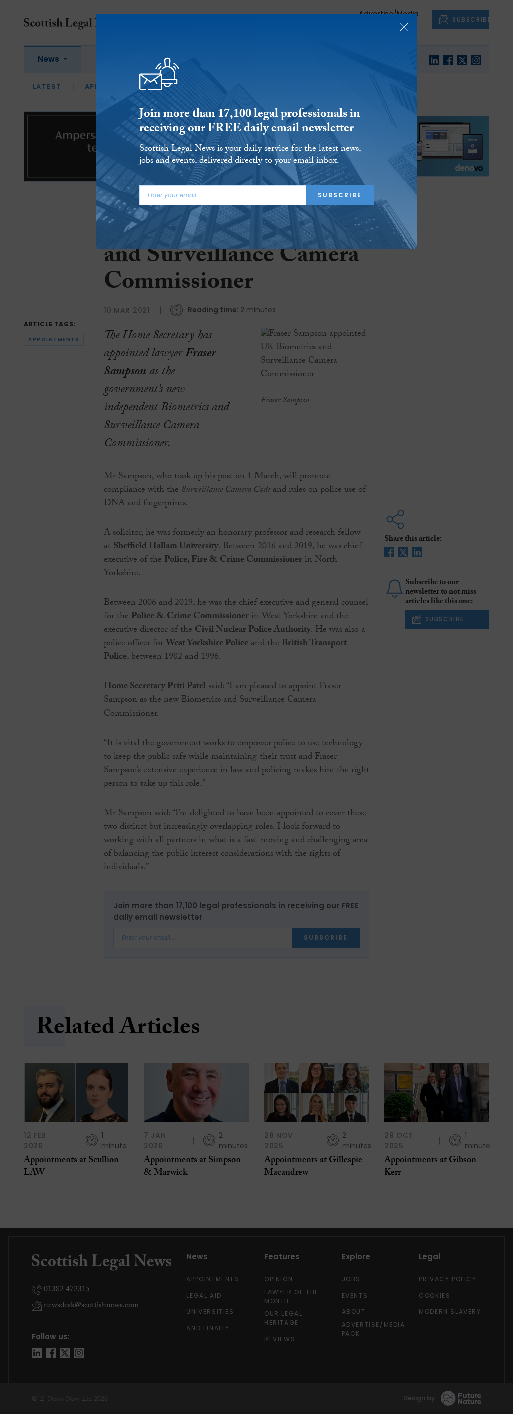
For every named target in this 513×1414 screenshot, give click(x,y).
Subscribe (340, 195)
